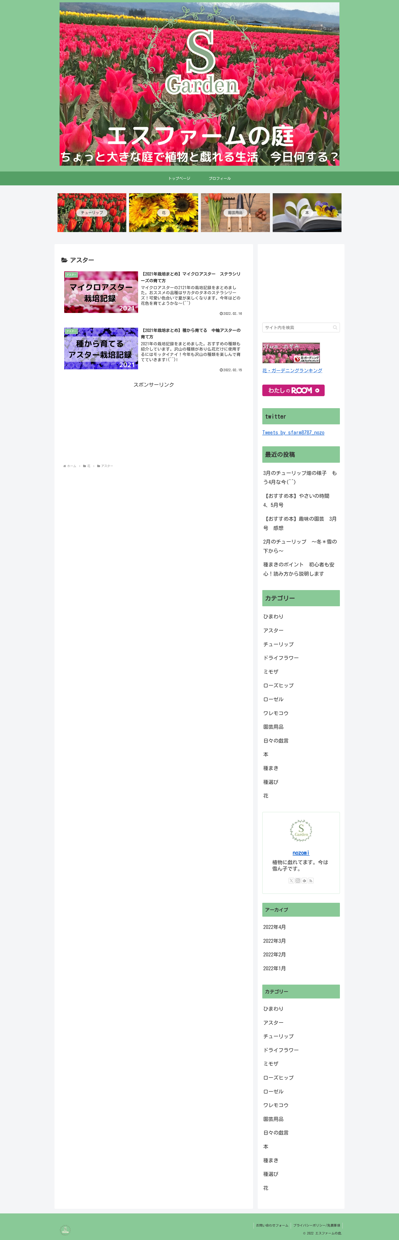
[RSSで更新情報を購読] (311, 880)
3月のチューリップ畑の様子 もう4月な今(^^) (300, 478)
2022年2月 (274, 954)
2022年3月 (274, 940)
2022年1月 (274, 968)
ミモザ (270, 671)
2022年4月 (274, 927)
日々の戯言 (276, 740)
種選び (270, 782)
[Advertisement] (153, 422)
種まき (270, 768)
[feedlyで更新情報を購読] (304, 880)
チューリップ (278, 644)
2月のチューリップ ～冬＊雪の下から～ (300, 546)
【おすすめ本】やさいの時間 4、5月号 (298, 500)
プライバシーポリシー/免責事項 (316, 1225)
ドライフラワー (281, 658)
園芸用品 (273, 726)
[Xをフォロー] (291, 880)
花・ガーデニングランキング (292, 370)
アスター (273, 630)
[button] (335, 327)
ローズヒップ (278, 685)
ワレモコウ (276, 713)
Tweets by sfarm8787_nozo (293, 432)
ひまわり (273, 616)
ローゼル (273, 699)
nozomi (301, 852)
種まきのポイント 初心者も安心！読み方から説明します (298, 569)
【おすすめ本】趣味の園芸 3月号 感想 (300, 523)
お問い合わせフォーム (272, 1225)
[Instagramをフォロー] (298, 880)
